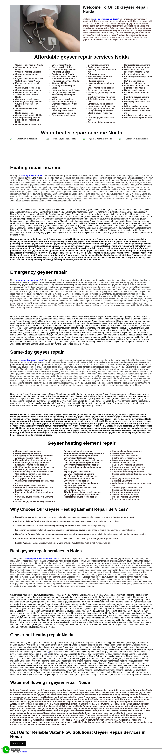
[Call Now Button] (6, 749)
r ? (32, 360)
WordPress (24, 752)
